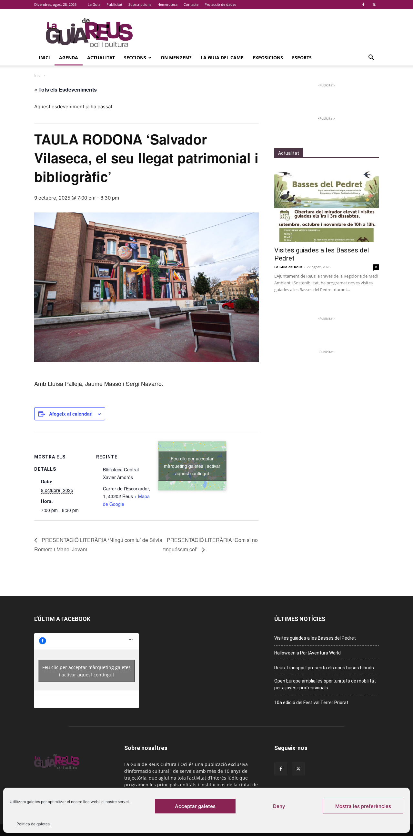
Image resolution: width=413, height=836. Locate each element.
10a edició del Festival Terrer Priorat (311, 702)
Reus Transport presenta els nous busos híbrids (324, 667)
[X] (374, 4)
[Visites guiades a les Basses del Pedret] (326, 204)
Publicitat (114, 4)
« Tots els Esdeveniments (65, 89)
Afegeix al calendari (71, 413)
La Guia (94, 4)
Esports (302, 57)
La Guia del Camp (222, 57)
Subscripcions (139, 4)
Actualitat (101, 57)
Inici (44, 57)
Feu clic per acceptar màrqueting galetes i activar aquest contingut (192, 465)
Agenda (68, 57)
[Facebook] (363, 4)
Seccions (135, 57)
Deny (279, 806)
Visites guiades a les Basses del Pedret (315, 638)
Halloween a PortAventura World (307, 652)
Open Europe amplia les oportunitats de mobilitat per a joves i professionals (325, 684)
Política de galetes (33, 823)
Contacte (191, 4)
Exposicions (268, 57)
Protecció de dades (220, 4)
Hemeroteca (167, 4)
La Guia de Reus (288, 266)
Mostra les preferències (363, 806)
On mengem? (176, 57)
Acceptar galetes (195, 806)
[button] (371, 58)
